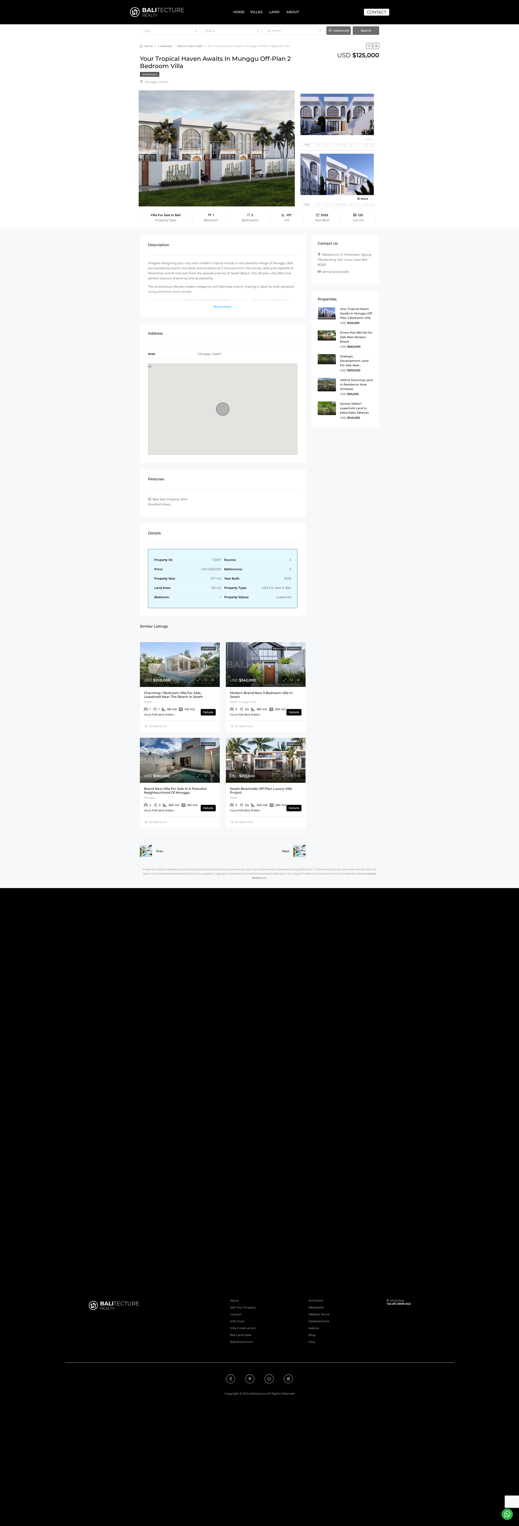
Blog (312, 1335)
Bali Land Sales (240, 1335)
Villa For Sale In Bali (189, 46)
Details (208, 712)
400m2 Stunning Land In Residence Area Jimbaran (356, 384)
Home (149, 46)
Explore (314, 1328)
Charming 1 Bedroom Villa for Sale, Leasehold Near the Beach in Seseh (173, 695)
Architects (316, 1300)
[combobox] (170, 30)
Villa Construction (243, 1328)
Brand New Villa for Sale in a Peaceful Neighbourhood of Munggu (175, 791)
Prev (159, 851)
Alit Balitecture (158, 726)
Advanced (340, 30)
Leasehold (165, 46)
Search (366, 30)
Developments (319, 1321)
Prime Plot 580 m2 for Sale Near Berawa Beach (356, 337)
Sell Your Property (243, 1307)
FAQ (312, 1342)
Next (285, 851)
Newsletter (316, 1307)
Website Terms (319, 1314)
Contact (235, 1314)
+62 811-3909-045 (398, 1304)
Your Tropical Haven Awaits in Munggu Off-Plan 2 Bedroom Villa (356, 313)
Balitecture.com (241, 1342)
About (234, 1300)
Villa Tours (237, 1321)
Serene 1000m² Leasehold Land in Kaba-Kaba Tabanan (354, 408)
